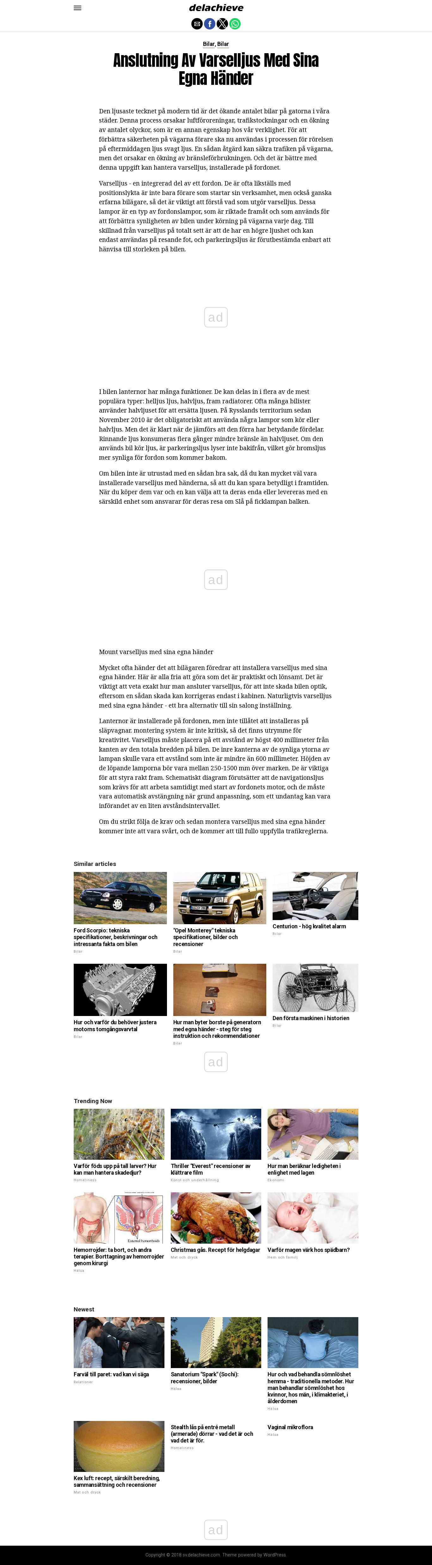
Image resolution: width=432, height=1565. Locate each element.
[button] (77, 8)
